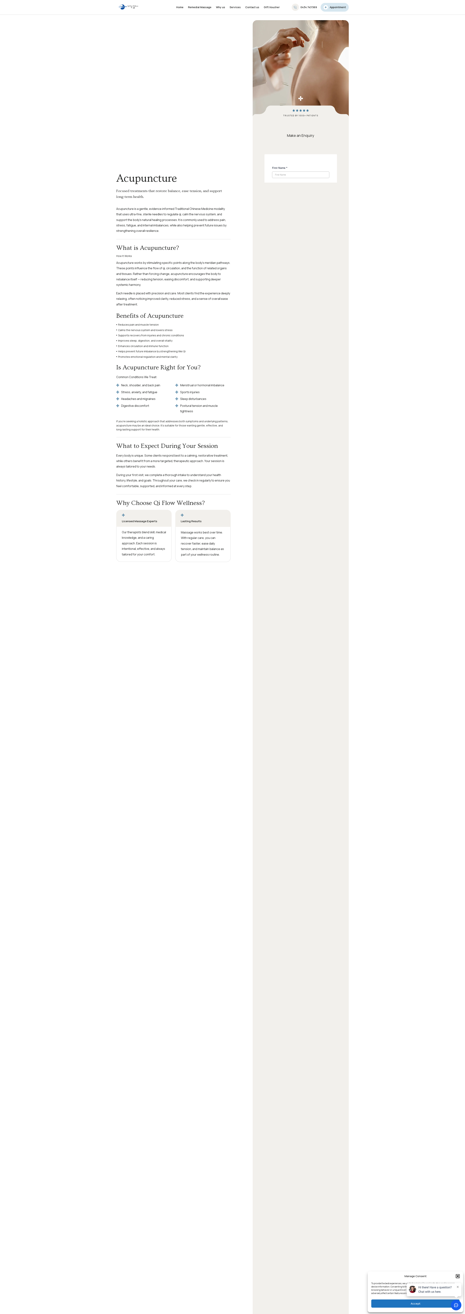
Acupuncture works (129, 263)
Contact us (252, 7)
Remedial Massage (199, 7)
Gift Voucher (272, 7)
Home (179, 7)
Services (235, 7)
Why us (220, 7)
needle (128, 293)
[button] (458, 1276)
